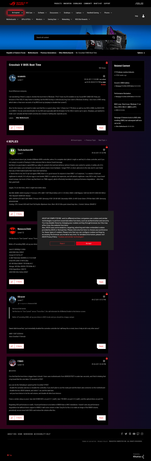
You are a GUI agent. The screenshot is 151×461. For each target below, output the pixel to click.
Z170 (117, 75)
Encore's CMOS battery (121, 83)
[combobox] (75, 37)
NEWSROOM (28, 434)
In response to (28, 303)
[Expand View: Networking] (71, 19)
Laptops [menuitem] (78, 13)
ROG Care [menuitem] (29, 13)
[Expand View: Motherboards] (18, 19)
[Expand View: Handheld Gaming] (100, 12)
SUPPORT (107, 3)
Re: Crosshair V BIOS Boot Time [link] (86, 53)
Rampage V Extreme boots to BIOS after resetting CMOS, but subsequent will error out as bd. (128, 120)
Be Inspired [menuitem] (15, 13)
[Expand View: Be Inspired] (22, 13)
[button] (12, 127)
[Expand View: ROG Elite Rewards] (89, 19)
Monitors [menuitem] (39, 19)
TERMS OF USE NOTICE (89, 441)
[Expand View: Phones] (111, 12)
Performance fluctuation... (123, 93)
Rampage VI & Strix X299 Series (125, 86)
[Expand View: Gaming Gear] (58, 19)
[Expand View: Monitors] (44, 19)
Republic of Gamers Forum (15, 53)
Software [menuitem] (41, 13)
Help (136, 16)
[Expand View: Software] (46, 12)
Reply (101, 128)
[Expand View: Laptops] (83, 12)
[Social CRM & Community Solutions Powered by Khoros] (138, 456)
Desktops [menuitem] (67, 13)
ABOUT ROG (12, 434)
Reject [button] (62, 244)
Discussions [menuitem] (54, 13)
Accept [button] (88, 244)
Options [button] (140, 53)
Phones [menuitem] (107, 13)
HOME (20, 434)
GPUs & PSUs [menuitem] (26, 19)
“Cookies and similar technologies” (71, 237)
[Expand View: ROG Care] (34, 12)
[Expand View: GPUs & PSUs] (32, 19)
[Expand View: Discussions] (60, 12)
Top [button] (10, 455)
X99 (117, 110)
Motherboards (33, 53)
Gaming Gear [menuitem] (52, 19)
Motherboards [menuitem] (11, 19)
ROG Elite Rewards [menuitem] (81, 19)
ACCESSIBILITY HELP (42, 434)
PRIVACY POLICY (102, 441)
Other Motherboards (66, 53)
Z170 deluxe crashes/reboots (124, 72)
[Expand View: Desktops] (72, 12)
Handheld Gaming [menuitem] (93, 13)
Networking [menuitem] (66, 19)
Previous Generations (48, 53)
